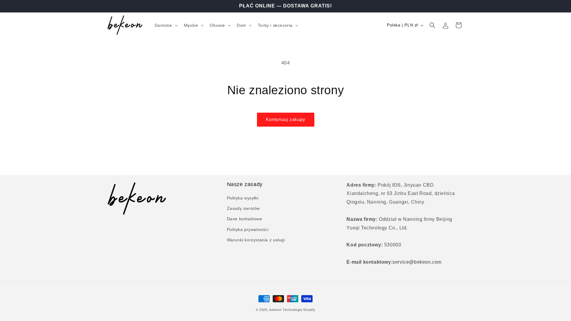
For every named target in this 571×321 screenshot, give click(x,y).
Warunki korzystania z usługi (256, 239)
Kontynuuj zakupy (285, 119)
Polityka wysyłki (243, 198)
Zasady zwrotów (243, 208)
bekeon (275, 309)
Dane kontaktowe (244, 218)
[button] (165, 25)
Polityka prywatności (248, 229)
